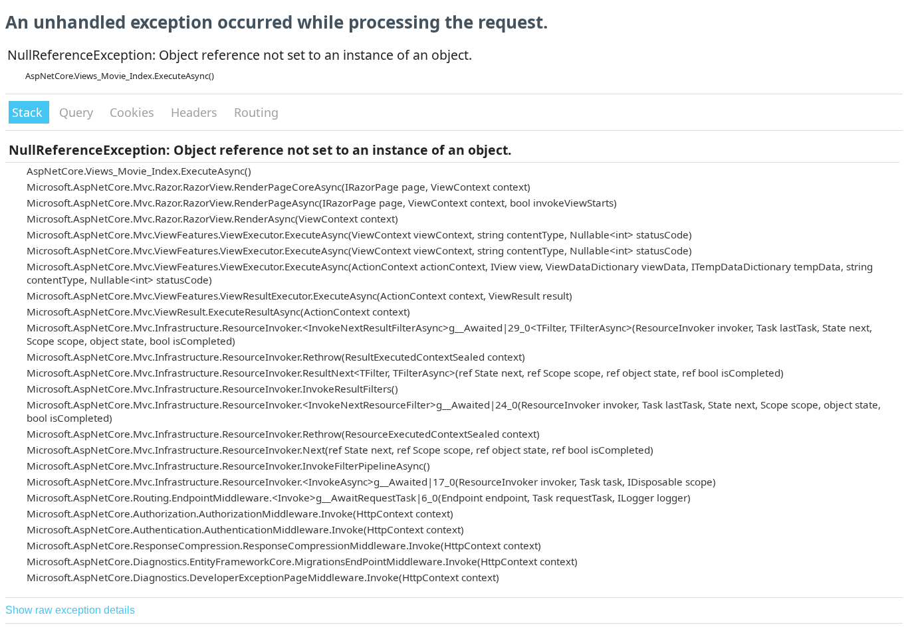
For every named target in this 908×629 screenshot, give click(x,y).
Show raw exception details (70, 610)
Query (77, 112)
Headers (196, 112)
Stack (29, 112)
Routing (256, 112)
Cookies (134, 112)
